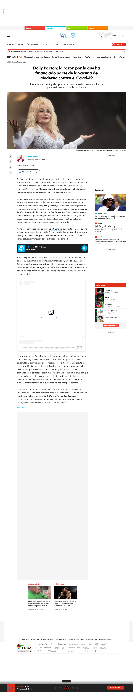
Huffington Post (45, 647)
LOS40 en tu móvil (91, 639)
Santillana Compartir (73, 644)
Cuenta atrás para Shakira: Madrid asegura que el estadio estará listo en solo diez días (110, 241)
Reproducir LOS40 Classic (84, 248)
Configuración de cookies (76, 639)
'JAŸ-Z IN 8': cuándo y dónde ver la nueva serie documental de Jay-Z (110, 217)
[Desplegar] (66, 681)
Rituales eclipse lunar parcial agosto (37, 57)
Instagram (54, 617)
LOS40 (28, 28)
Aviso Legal (25, 639)
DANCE (70, 28)
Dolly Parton (21, 407)
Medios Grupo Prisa (24, 651)
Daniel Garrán (32, 157)
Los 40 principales (53, 644)
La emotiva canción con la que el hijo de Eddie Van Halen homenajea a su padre (65, 604)
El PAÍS (42, 644)
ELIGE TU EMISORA (115, 687)
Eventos (44, 44)
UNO (57, 647)
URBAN (91, 28)
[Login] (123, 35)
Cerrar (124, 51)
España (114, 36)
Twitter (10, 162)
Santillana (62, 644)
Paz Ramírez (89, 57)
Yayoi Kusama (78, 57)
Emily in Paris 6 (119, 57)
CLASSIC (50, 28)
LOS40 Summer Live (68, 44)
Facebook (10, 156)
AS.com (89, 644)
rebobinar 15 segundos (60, 688)
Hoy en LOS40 (54, 44)
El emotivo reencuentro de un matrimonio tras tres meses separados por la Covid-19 (39, 604)
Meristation (98, 650)
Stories (79, 617)
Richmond (41, 650)
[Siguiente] (125, 57)
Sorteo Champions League (61, 57)
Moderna (51, 650)
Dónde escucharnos (105, 639)
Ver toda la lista (109, 326)
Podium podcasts (62, 650)
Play (66, 688)
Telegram (10, 173)
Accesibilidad (35, 639)
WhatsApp (10, 167)
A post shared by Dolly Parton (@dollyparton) (51, 348)
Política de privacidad (47, 639)
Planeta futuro (94, 647)
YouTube (62, 617)
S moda (79, 650)
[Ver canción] (100, 291)
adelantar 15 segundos (73, 688)
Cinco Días (71, 647)
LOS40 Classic (12, 62)
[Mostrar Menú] (10, 35)
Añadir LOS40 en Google (30, 172)
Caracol (103, 644)
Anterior (55, 688)
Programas (34, 44)
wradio (63, 647)
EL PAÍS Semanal (86, 647)
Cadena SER (82, 644)
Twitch (74, 617)
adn (95, 644)
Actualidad (22, 62)
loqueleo (88, 650)
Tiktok (58, 617)
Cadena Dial (78, 647)
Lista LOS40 (11, 44)
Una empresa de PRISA (24, 646)
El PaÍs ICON (71, 650)
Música (20, 44)
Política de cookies (61, 639)
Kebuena (101, 647)
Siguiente (78, 688)
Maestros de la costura (104, 57)
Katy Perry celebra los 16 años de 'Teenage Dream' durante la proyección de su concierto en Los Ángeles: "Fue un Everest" (110, 229)
